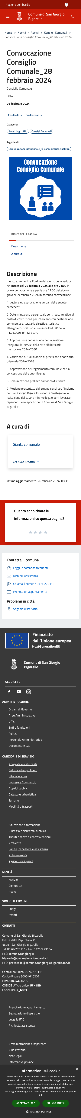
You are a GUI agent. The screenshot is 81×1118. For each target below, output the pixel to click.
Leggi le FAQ (16, 1019)
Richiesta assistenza (22, 1025)
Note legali (15, 1056)
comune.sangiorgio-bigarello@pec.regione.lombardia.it (25, 955)
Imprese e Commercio (22, 782)
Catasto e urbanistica (22, 794)
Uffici (12, 721)
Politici (13, 733)
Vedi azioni (33, 115)
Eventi (13, 914)
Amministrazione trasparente (27, 1043)
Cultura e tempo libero (23, 770)
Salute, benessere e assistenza (28, 849)
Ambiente (15, 843)
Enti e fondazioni (19, 727)
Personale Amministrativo (25, 739)
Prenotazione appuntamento (27, 1007)
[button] (40, 1111)
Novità (22, 32)
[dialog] (40, 1091)
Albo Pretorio (17, 1050)
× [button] (76, 1069)
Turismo (14, 800)
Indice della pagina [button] (24, 234)
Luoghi (13, 908)
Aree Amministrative (22, 715)
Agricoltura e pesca (21, 861)
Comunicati (16, 885)
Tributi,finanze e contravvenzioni (30, 837)
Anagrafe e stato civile (23, 764)
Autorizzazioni (18, 855)
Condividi (13, 115)
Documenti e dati (20, 745)
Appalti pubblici (18, 788)
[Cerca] (73, 16)
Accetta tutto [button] (25, 1103)
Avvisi (35, 32)
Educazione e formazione (24, 824)
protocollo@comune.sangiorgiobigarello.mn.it (39, 962)
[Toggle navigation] (7, 16)
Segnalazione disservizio (24, 1013)
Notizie (13, 879)
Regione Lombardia (18, 4)
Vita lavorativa (18, 776)
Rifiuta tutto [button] (56, 1103)
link (40, 1095)
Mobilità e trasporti (21, 806)
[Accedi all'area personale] (66, 4)
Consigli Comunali (55, 32)
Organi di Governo (20, 709)
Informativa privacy (21, 1062)
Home (8, 32)
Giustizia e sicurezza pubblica (27, 831)
